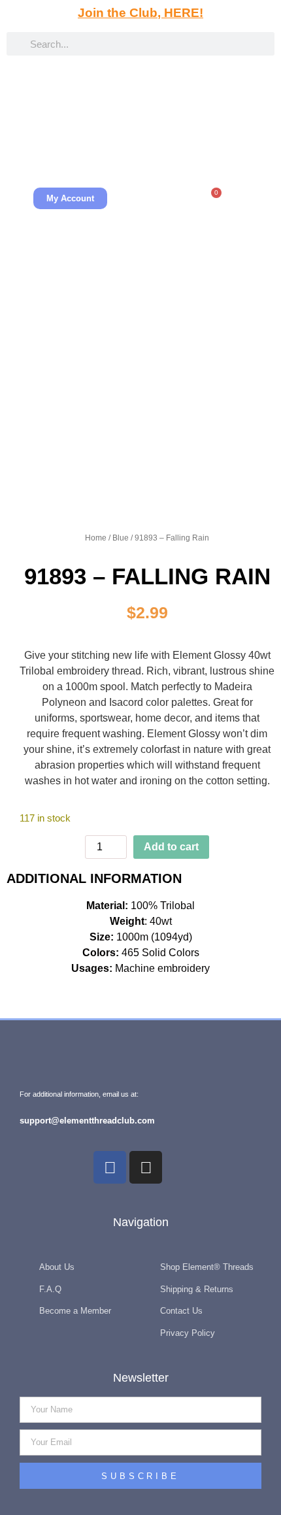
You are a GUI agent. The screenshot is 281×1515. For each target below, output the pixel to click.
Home (96, 537)
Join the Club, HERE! (140, 13)
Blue (120, 537)
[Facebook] (109, 1167)
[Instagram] (145, 1167)
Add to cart (171, 846)
